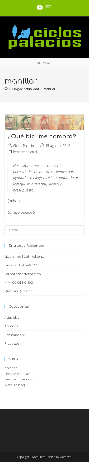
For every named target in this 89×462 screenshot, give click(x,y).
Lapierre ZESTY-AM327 (21, 265)
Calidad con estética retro (23, 274)
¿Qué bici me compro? (42, 136)
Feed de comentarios (20, 379)
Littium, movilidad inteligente (25, 256)
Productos (12, 343)
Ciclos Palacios (24, 145)
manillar (49, 89)
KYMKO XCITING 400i (19, 282)
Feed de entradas (17, 374)
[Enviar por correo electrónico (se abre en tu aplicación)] (48, 7)
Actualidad (12, 317)
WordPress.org (15, 385)
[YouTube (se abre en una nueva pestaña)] (40, 7)
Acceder (11, 368)
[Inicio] (6, 89)
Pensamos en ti (25, 152)
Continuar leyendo (21, 213)
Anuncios (11, 326)
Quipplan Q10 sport (19, 291)
